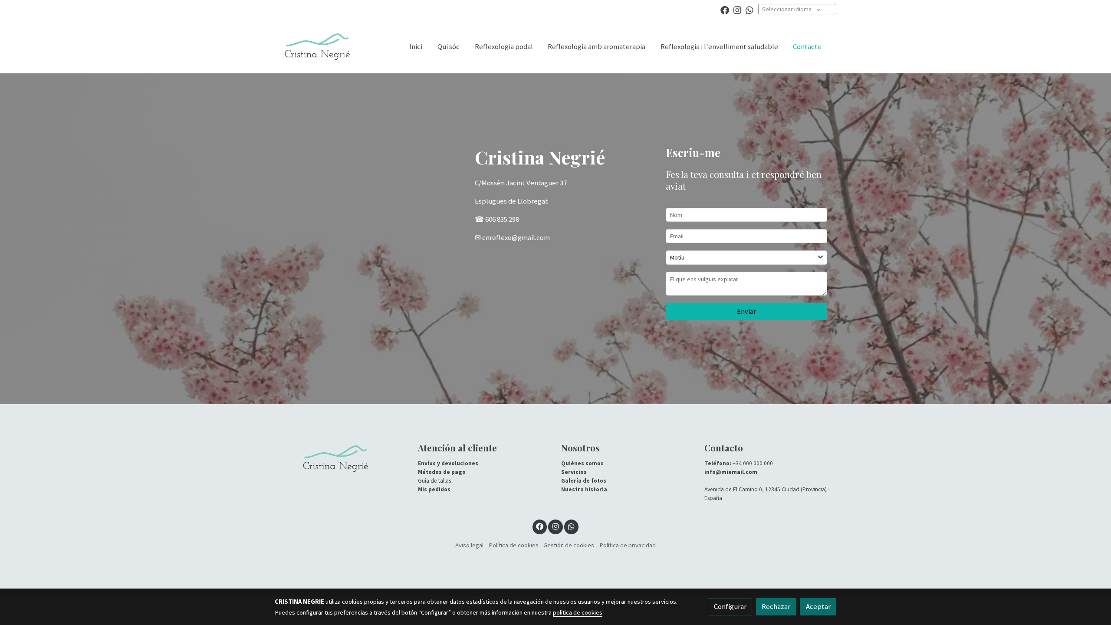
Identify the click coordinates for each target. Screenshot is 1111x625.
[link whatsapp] (749, 9)
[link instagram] (737, 9)
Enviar (746, 311)
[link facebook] (724, 9)
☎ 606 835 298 (497, 219)
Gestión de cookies (568, 545)
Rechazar (776, 606)
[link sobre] (341, 459)
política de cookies (577, 612)
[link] (317, 47)
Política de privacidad (627, 545)
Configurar (730, 606)
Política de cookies (514, 545)
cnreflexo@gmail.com (516, 237)
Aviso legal (469, 545)
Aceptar (818, 606)
